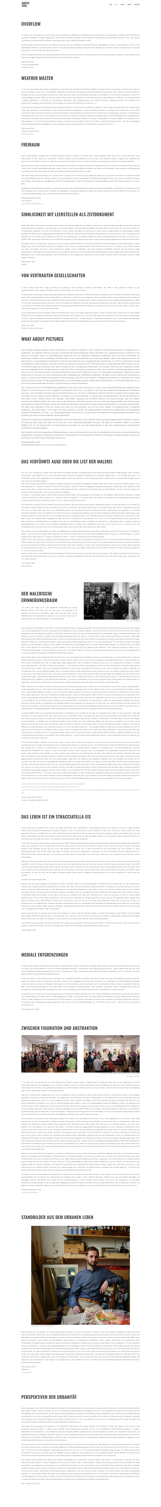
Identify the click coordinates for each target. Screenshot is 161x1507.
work (122, 4)
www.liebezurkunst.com (29, 1192)
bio (111, 4)
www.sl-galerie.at (27, 134)
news (129, 4)
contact (137, 4)
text (116, 4)
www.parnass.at (27, 1372)
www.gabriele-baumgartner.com (32, 204)
